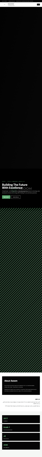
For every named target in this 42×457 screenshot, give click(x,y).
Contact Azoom (16, 197)
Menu (38, 4)
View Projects (6, 197)
